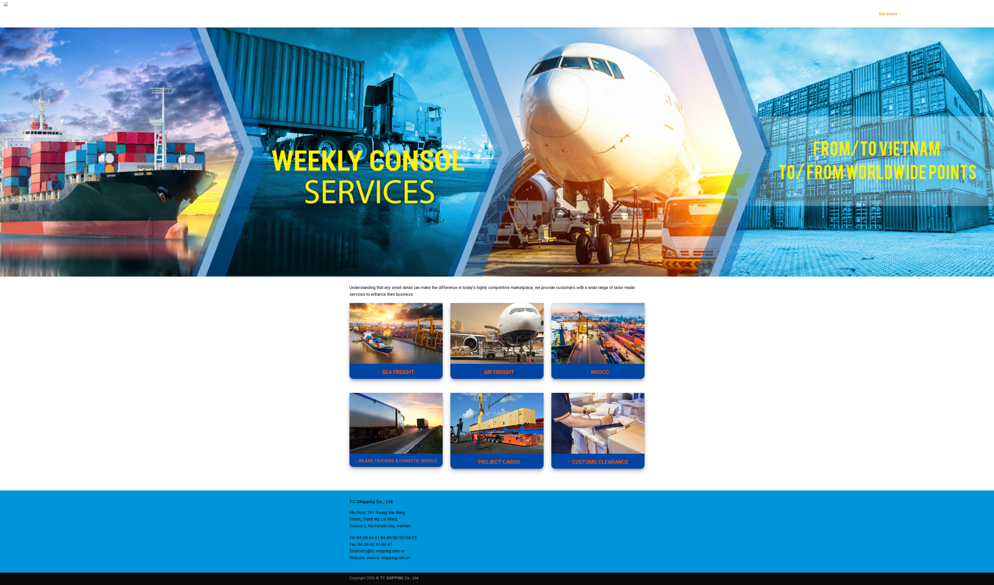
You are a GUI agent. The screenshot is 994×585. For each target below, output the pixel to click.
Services (888, 13)
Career (938, 13)
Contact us (979, 13)
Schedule (916, 13)
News (956, 13)
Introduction (861, 13)
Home (837, 13)
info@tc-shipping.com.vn (382, 550)
